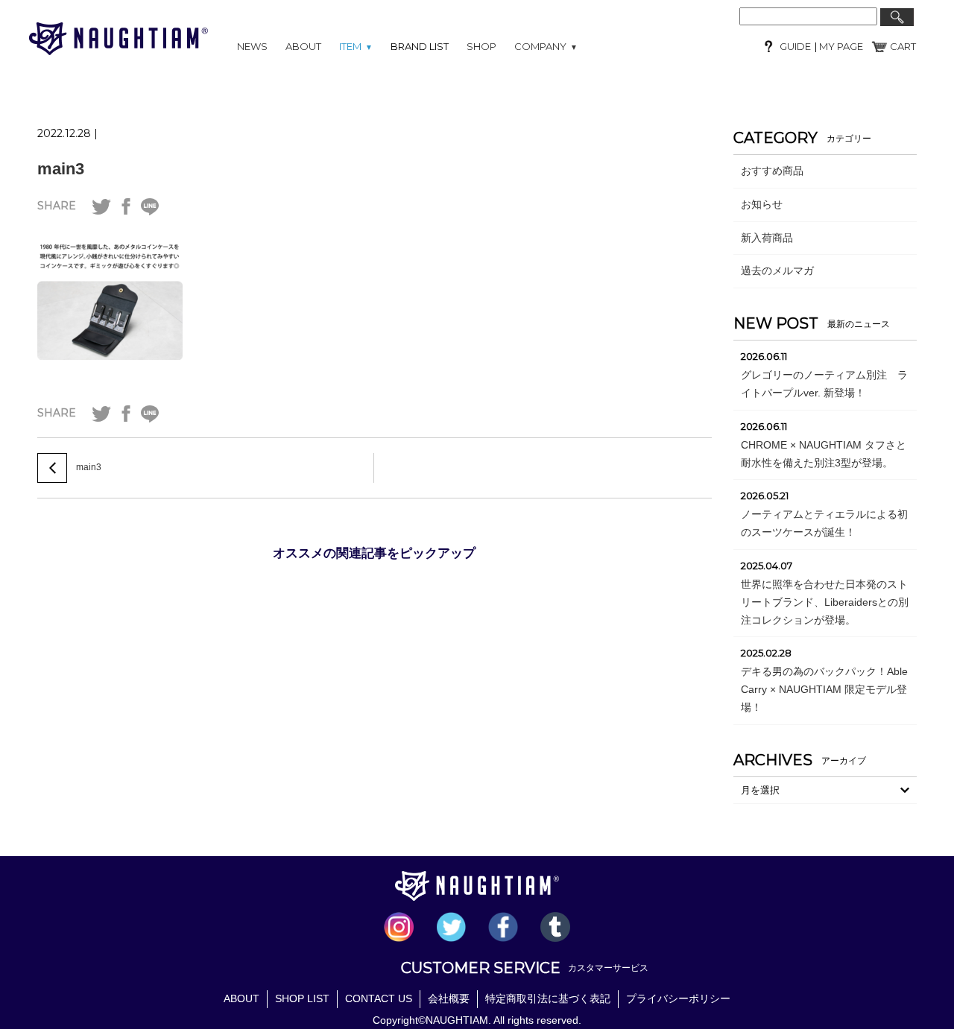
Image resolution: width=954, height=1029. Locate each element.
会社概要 (449, 998)
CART (903, 46)
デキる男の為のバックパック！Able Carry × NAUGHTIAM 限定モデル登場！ (824, 689)
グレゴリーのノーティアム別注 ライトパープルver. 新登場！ (824, 384)
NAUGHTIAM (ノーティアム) (118, 38)
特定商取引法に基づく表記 (547, 998)
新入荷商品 (767, 238)
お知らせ (762, 204)
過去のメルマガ (777, 270)
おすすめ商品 (772, 171)
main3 (60, 168)
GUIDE (795, 46)
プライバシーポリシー (678, 998)
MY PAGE (840, 46)
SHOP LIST (302, 998)
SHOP (481, 46)
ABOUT (303, 46)
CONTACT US (378, 998)
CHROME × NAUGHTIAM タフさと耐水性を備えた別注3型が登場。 (823, 454)
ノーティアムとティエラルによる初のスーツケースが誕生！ (824, 523)
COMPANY (546, 46)
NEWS (252, 46)
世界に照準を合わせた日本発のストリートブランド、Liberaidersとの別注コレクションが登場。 (825, 602)
